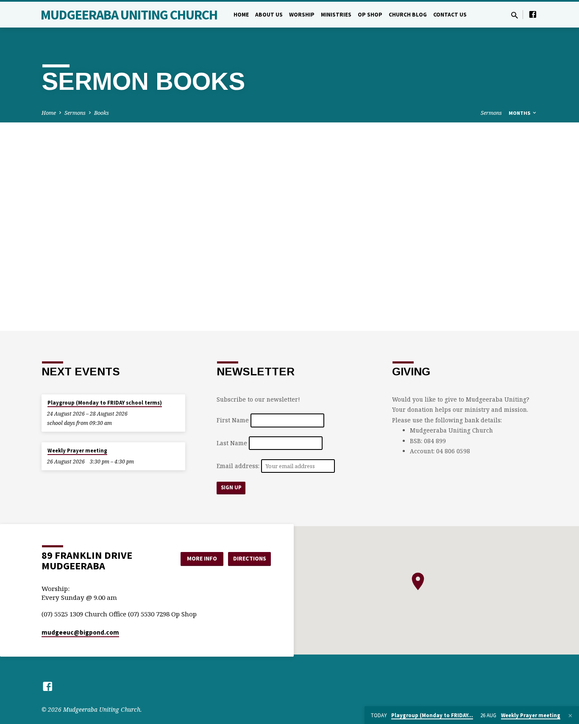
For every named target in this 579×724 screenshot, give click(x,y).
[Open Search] (514, 15)
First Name (233, 420)
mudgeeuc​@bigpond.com (80, 632)
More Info (202, 558)
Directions (249, 558)
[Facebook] (532, 14)
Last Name (232, 443)
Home (241, 14)
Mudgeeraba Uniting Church (129, 14)
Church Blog (408, 14)
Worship (302, 14)
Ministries (336, 14)
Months (520, 113)
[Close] (570, 715)
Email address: (239, 466)
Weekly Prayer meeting (77, 450)
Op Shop (370, 14)
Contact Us (450, 14)
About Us (269, 14)
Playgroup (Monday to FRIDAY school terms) (104, 402)
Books (101, 113)
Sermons (75, 113)
